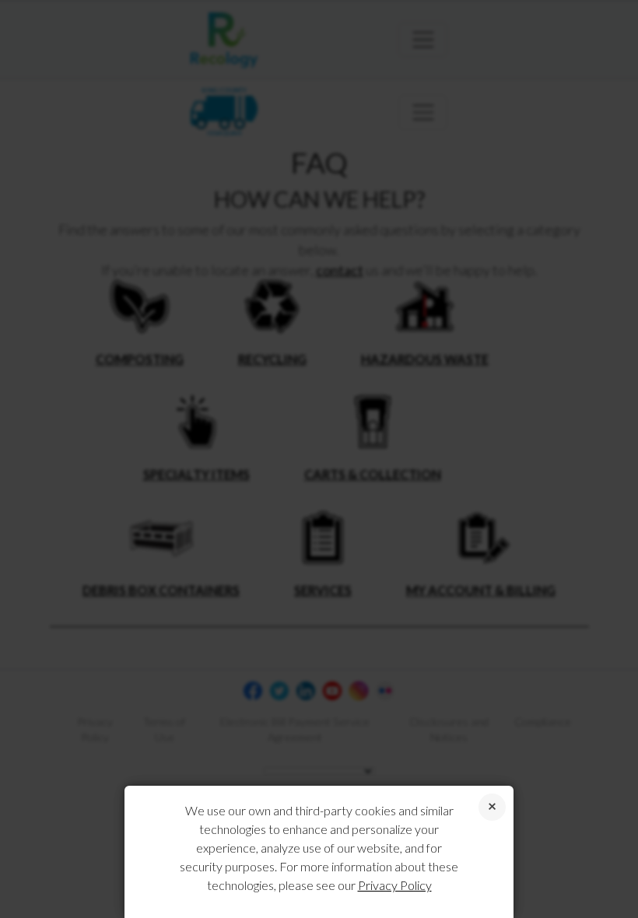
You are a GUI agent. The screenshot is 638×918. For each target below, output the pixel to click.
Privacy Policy (395, 885)
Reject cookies (492, 807)
